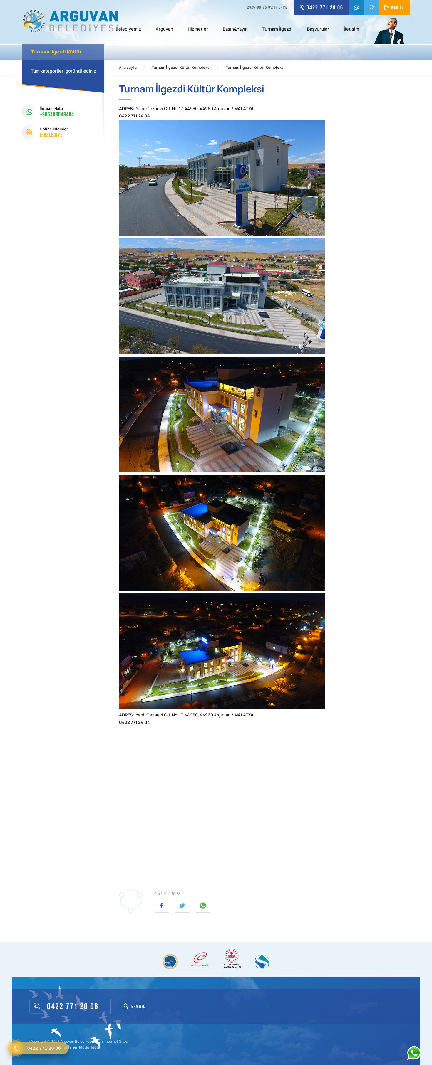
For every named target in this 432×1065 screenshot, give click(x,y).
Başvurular (318, 29)
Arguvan (164, 29)
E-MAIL (356, 7)
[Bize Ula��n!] (413, 1053)
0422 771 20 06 (325, 7)
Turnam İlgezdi (277, 29)
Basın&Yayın (235, 29)
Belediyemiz (128, 29)
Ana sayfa (128, 67)
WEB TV (397, 7)
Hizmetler (198, 29)
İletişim (351, 29)
